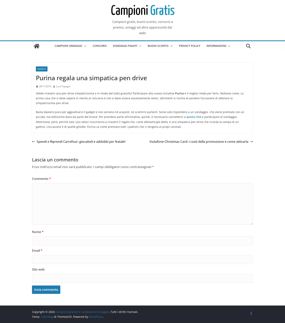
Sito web (38, 269)
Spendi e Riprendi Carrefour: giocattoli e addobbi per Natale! (81, 141)
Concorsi (100, 46)
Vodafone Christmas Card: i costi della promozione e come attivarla (198, 141)
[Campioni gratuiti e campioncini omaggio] (36, 46)
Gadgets (41, 69)
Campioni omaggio (68, 46)
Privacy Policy (189, 46)
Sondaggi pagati (125, 46)
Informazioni (216, 46)
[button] (84, 46)
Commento (41, 179)
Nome (38, 232)
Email (37, 250)
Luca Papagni (63, 86)
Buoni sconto (158, 46)
